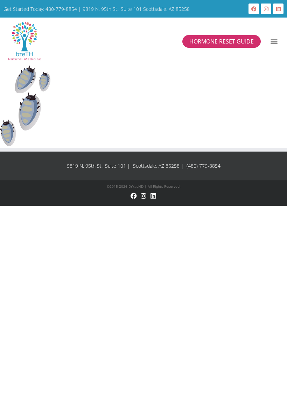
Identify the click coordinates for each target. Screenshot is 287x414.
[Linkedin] (278, 9)
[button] (274, 41)
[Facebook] (253, 9)
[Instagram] (266, 9)
